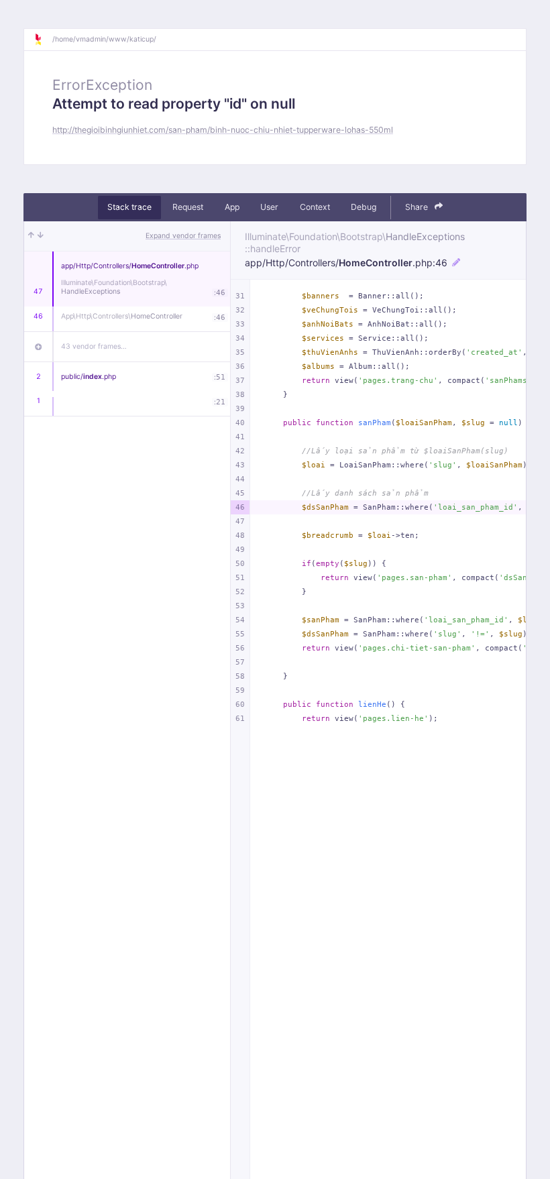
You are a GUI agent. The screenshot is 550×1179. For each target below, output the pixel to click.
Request (187, 207)
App (232, 207)
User (269, 207)
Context (315, 207)
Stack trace (129, 207)
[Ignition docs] (43, 40)
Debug (363, 207)
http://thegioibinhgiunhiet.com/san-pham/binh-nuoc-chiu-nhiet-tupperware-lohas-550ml (222, 130)
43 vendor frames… (94, 346)
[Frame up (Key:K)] (31, 236)
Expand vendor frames (183, 235)
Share (417, 207)
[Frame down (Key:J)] (40, 236)
